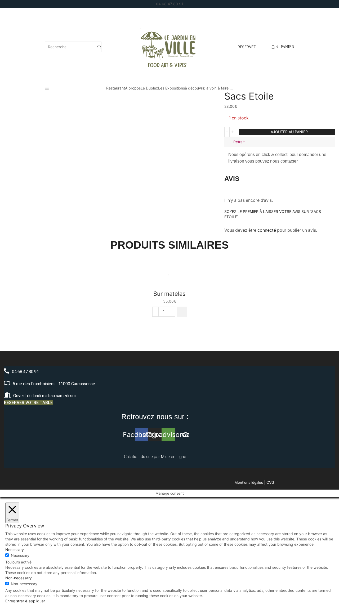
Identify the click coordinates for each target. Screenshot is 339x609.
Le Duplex (149, 88)
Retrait (239, 142)
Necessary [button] (14, 549)
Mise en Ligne (173, 456)
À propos (133, 88)
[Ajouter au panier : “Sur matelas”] (182, 312)
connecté (266, 230)
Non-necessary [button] (18, 578)
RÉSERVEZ (247, 47)
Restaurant (115, 88)
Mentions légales (249, 482)
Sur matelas (169, 293)
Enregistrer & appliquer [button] (25, 601)
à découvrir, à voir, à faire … (209, 88)
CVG (270, 482)
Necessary (20, 555)
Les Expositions (171, 88)
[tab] (279, 142)
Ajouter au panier (289, 131)
